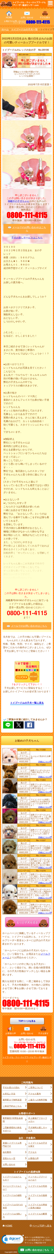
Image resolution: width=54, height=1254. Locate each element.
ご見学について (35, 1087)
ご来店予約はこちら (12, 1105)
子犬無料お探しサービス (37, 1129)
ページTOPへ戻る (42, 1225)
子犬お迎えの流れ (11, 1087)
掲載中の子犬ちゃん (18, 201)
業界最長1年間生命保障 (13, 1120)
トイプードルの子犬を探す (37, 1144)
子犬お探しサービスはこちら (27, 237)
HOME (9, 17)
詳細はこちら (43, 762)
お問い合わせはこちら (37, 1249)
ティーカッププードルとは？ (37, 1178)
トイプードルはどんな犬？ (12, 1178)
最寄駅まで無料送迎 (12, 1099)
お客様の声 (10, 1033)
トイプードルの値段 (12, 1195)
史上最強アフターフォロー (37, 1120)
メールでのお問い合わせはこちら (29, 229)
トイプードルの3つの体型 (13, 1206)
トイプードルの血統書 (37, 1197)
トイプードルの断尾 (37, 1213)
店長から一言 (9, 1158)
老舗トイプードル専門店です (12, 1144)
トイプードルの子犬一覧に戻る (27, 702)
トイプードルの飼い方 (12, 1215)
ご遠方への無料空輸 (37, 1099)
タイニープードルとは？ (12, 1187)
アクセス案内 (34, 1093)
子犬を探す (45, 17)
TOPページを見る (27, 1020)
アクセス (32, 1152)
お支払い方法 (9, 1093)
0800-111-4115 (38, 22)
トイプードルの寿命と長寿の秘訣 (37, 1206)
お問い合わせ (27, 17)
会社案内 (7, 1152)
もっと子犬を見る (27, 922)
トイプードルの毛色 (37, 1185)
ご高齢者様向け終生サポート (12, 1129)
